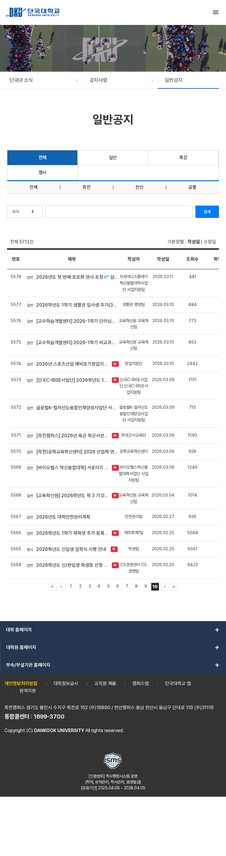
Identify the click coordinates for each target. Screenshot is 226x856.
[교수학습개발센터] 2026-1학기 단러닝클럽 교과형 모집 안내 (73, 321)
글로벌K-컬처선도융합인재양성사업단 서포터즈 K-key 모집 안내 (73, 408)
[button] (41, 80)
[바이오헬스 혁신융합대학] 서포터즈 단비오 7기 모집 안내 (68, 467)
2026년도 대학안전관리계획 (58, 517)
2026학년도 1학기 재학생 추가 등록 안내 (68, 533)
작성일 (193, 242)
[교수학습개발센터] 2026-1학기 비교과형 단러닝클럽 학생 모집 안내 (73, 342)
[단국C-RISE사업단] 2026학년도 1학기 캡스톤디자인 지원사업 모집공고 (68, 380)
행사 (42, 172)
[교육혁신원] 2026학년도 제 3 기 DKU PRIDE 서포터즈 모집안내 (68, 495)
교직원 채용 (105, 683)
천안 (139, 187)
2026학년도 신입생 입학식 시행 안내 (66, 549)
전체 (42, 157)
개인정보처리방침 (20, 683)
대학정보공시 (66, 683)
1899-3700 (49, 716)
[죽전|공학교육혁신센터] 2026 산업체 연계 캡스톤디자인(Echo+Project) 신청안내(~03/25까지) (73, 452)
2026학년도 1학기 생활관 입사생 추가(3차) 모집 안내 (73, 305)
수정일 (210, 242)
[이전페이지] (61, 587)
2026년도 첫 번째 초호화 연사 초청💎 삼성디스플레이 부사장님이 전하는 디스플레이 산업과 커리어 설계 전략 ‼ (73, 277)
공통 (192, 187)
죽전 (86, 187)
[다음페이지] (164, 587)
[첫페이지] (52, 587)
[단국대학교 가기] (32, 12)
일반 (113, 157)
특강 (183, 157)
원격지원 (27, 691)
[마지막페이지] (173, 587)
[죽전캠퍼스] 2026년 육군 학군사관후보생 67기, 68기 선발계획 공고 (68, 435)
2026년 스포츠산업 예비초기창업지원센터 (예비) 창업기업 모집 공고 (68, 364)
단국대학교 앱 (178, 683)
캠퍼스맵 (140, 683)
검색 (207, 211)
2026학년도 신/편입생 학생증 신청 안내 (68, 565)
